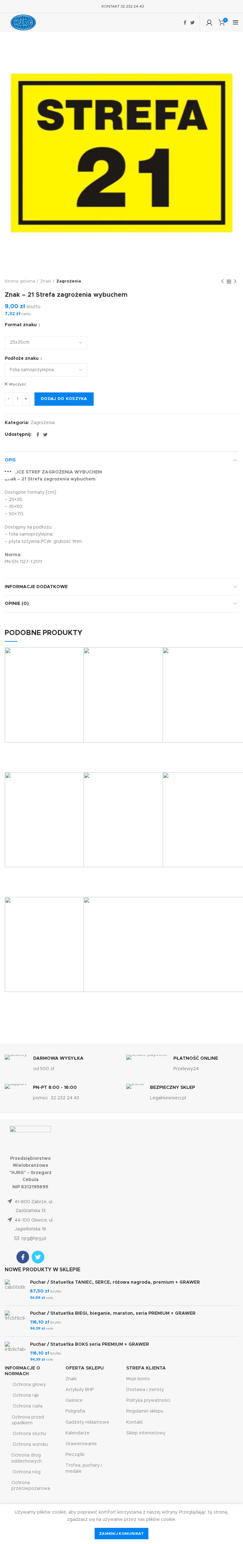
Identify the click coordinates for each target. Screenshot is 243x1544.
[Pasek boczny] (8, 471)
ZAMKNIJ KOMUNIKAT (121, 1533)
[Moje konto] (209, 22)
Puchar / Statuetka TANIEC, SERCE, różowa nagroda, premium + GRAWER (115, 1282)
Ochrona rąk (26, 1395)
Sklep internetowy (145, 1433)
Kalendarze (77, 1433)
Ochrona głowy (29, 1384)
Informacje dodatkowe (36, 587)
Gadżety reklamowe (87, 1422)
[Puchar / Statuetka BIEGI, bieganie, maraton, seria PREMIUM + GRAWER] (15, 1321)
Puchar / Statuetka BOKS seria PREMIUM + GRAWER (89, 1344)
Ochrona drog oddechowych (26, 1458)
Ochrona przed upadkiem (28, 1420)
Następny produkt (235, 281)
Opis (10, 460)
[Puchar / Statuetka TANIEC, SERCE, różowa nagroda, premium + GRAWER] (15, 1290)
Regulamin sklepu (144, 1411)
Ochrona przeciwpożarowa (30, 1486)
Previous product (222, 281)
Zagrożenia (68, 281)
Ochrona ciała (27, 1406)
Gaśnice (74, 1400)
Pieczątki (74, 1454)
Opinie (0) (17, 603)
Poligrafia (75, 1411)
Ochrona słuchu (29, 1434)
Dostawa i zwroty (145, 1390)
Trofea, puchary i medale (83, 1468)
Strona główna (20, 281)
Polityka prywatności (148, 1400)
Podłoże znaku (22, 358)
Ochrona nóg (26, 1472)
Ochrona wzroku (30, 1444)
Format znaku (21, 325)
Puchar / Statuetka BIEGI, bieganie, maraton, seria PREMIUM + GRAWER (113, 1313)
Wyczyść (17, 384)
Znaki (45, 281)
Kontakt (134, 1422)
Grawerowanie (81, 1444)
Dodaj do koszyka (64, 399)
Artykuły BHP (79, 1390)
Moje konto (138, 1379)
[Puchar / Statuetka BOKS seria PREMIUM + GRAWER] (15, 1352)
